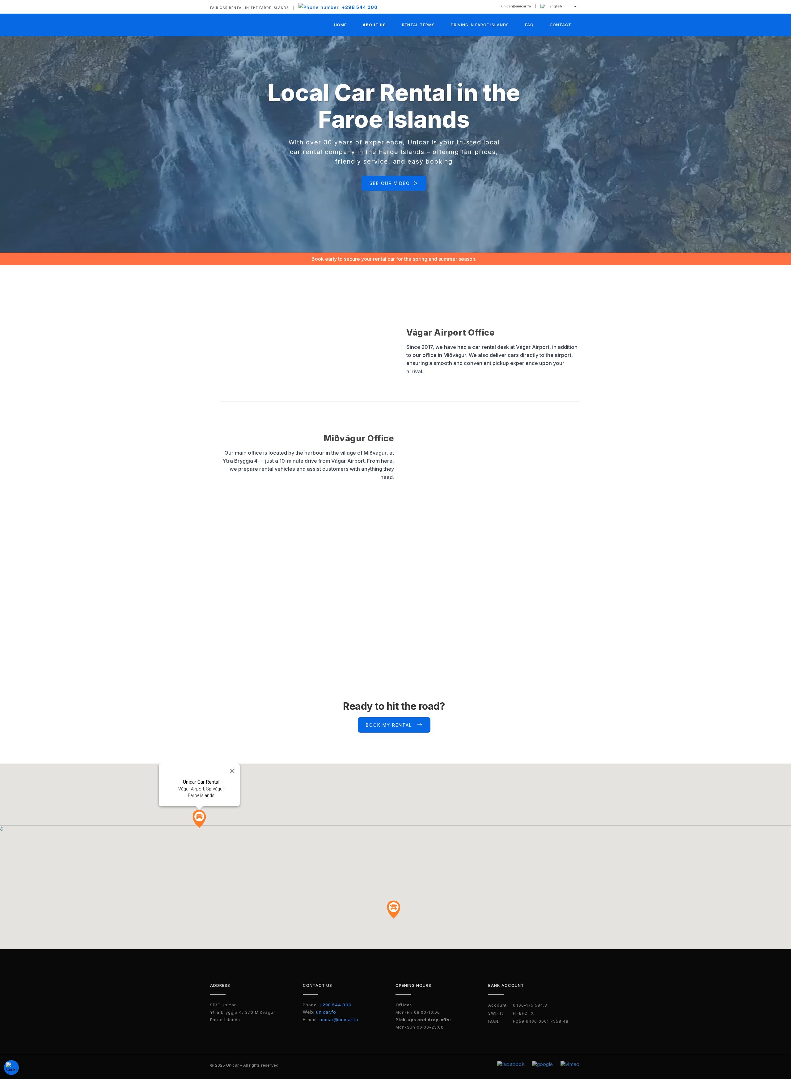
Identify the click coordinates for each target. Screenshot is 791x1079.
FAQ (529, 25)
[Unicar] (235, 24)
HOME (340, 25)
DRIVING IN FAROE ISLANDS (480, 25)
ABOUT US (374, 25)
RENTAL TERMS (418, 25)
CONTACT (560, 25)
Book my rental (389, 725)
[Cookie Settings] (11, 1067)
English (555, 6)
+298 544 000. (527, 636)
